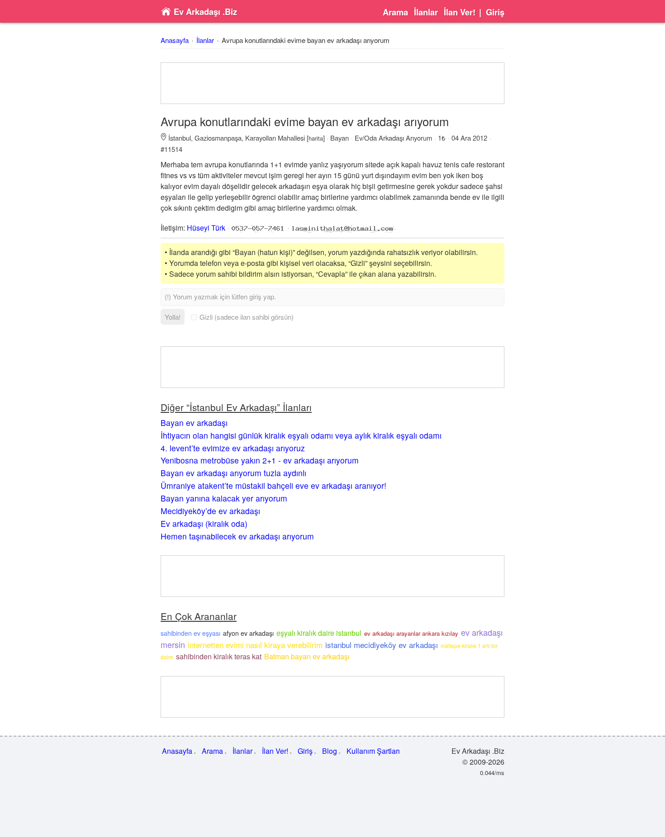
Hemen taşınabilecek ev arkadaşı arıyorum (237, 536)
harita (316, 138)
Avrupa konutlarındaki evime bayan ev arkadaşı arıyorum (306, 40)
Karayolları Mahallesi (275, 137)
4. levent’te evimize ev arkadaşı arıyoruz (233, 448)
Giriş (495, 12)
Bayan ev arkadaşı (194, 422)
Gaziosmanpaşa (218, 137)
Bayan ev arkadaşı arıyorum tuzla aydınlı (233, 472)
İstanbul (179, 137)
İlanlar (426, 12)
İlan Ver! (459, 12)
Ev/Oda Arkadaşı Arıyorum (393, 137)
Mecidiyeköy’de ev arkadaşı (210, 510)
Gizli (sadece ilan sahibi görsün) (247, 317)
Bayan (339, 137)
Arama (395, 12)
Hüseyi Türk (206, 227)
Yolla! (172, 317)
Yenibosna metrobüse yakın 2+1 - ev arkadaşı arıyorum (260, 460)
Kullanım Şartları (373, 751)
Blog (329, 751)
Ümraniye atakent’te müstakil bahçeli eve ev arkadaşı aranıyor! (273, 485)
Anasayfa (175, 40)
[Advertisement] (332, 83)
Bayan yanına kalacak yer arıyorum (224, 498)
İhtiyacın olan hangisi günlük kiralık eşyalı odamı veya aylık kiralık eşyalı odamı (301, 435)
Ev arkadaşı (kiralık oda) (204, 523)
